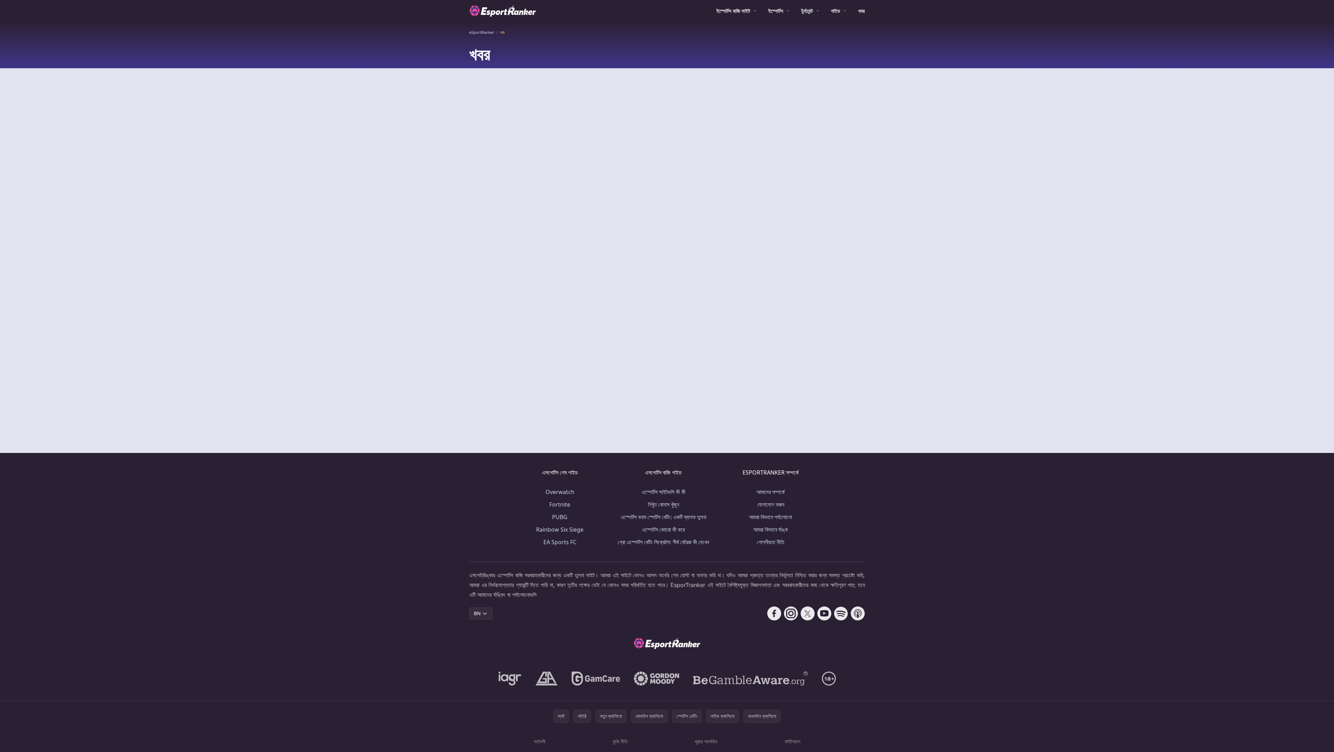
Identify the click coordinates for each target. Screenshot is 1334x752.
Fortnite (559, 504)
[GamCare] (596, 679)
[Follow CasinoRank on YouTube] (824, 613)
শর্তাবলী (540, 741)
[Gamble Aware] (750, 679)
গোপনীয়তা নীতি (770, 542)
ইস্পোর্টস (775, 10)
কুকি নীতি (620, 741)
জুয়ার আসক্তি (706, 741)
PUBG (559, 517)
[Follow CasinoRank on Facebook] (774, 613)
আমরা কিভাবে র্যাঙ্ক (770, 529)
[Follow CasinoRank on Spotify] (841, 613)
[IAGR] (510, 679)
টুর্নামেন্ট (807, 10)
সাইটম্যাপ (792, 741)
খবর (861, 10)
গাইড (835, 10)
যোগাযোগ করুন (770, 504)
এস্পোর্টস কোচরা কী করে (663, 529)
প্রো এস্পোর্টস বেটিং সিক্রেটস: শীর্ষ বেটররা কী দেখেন (663, 542)
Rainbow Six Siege (559, 529)
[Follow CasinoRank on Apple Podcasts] (858, 613)
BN (477, 613)
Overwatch (560, 492)
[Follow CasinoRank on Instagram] (791, 613)
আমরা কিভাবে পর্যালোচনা (770, 517)
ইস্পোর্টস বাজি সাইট (733, 10)
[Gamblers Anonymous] (546, 679)
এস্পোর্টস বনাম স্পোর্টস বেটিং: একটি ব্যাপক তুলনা (663, 517)
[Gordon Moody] (656, 679)
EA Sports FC (559, 542)
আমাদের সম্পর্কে (770, 492)
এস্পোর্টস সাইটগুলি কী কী (663, 492)
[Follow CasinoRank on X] (808, 613)
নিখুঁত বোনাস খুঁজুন (663, 504)
